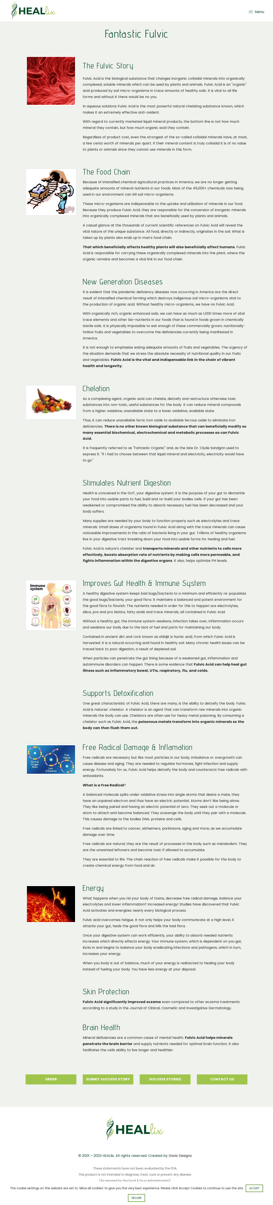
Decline (136, 1198)
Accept (254, 1188)
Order (51, 1079)
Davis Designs (180, 1155)
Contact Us (222, 1079)
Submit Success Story (108, 1079)
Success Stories (165, 1079)
